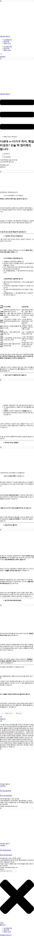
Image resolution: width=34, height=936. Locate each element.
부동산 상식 (7, 43)
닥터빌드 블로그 (5, 36)
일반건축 (6, 41)
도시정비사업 (7, 39)
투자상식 (19, 713)
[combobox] (8, 871)
